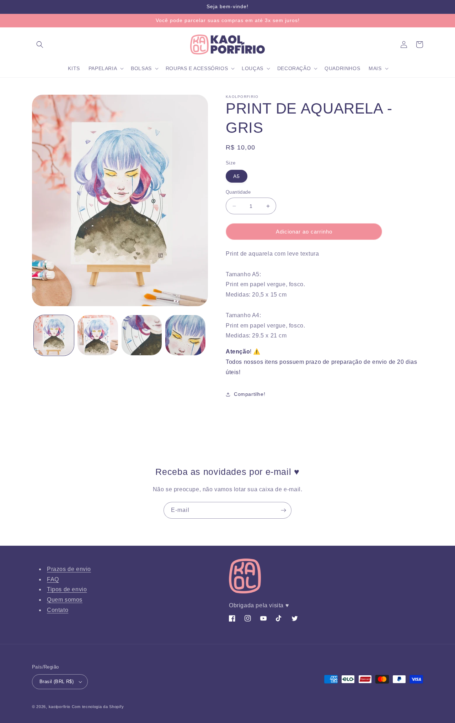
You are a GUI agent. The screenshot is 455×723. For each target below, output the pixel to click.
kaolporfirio (59, 706)
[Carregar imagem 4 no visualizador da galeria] (185, 335)
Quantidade (238, 192)
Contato (57, 610)
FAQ (53, 579)
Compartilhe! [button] (249, 394)
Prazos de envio (69, 569)
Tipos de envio (67, 589)
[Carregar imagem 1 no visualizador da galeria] (54, 335)
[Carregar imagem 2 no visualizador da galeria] (97, 335)
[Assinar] (283, 510)
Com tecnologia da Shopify (98, 706)
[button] (40, 44)
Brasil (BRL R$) (56, 681)
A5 (236, 176)
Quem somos (64, 600)
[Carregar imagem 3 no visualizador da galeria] (142, 335)
